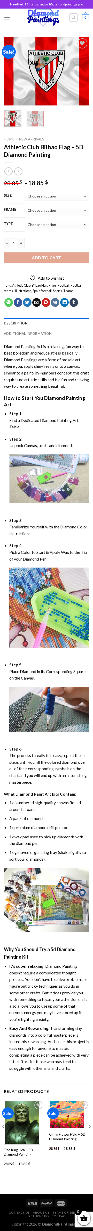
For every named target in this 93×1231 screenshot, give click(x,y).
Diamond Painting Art (23, 346)
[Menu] (7, 17)
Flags (53, 285)
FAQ (62, 1216)
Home (9, 139)
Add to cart (46, 257)
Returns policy (42, 1216)
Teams (68, 291)
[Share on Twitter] (27, 302)
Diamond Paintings (20, 359)
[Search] (73, 17)
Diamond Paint (30, 793)
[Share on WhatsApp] (8, 302)
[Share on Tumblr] (73, 302)
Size (8, 195)
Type (8, 224)
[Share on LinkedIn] (64, 302)
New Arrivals (31, 139)
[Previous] (12, 71)
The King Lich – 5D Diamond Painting (18, 1152)
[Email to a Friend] (36, 302)
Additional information (28, 333)
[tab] (46, 323)
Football (63, 285)
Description (16, 323)
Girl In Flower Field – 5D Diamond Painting (67, 1136)
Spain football (42, 291)
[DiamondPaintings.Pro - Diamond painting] (43, 18)
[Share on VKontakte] (55, 302)
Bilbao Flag (40, 285)
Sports (57, 291)
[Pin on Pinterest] (46, 302)
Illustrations (22, 291)
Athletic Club (21, 285)
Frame (10, 209)
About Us (41, 1212)
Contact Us (19, 1212)
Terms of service (68, 1212)
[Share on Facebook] (18, 302)
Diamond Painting (64, 398)
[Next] (81, 71)
